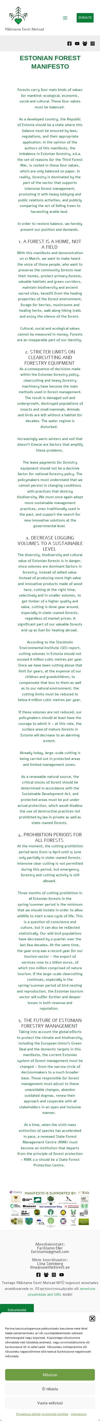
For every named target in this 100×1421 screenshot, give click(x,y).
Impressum (78, 1414)
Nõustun (50, 1374)
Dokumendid (17, 1310)
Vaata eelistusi (50, 1403)
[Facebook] (69, 43)
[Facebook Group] (85, 43)
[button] (92, 1318)
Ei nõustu (50, 1389)
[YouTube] (77, 43)
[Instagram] (92, 43)
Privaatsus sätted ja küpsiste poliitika (42, 1414)
